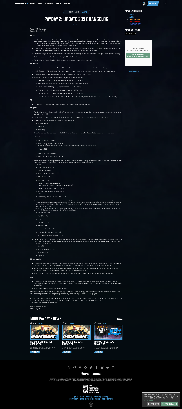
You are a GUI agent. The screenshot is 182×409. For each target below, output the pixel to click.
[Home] (76, 397)
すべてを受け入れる (169, 404)
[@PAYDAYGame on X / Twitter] (69, 367)
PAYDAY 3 (131, 14)
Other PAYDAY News (135, 24)
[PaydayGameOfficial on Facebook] (96, 367)
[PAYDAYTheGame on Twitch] (74, 367)
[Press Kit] (89, 397)
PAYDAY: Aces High (134, 19)
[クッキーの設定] (149, 400)
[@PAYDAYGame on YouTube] (80, 367)
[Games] (82, 397)
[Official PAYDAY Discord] (113, 367)
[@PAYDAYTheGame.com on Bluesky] (102, 367)
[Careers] (105, 397)
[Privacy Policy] (73, 399)
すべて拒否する (154, 404)
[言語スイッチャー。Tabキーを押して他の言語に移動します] (163, 3)
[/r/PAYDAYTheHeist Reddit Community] (107, 367)
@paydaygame (134, 71)
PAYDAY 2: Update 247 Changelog (104, 343)
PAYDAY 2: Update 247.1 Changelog (72, 343)
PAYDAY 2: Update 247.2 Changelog (41, 343)
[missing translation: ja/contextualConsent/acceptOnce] (138, 55)
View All (119, 318)
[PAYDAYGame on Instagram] (85, 367)
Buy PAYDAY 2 (153, 3)
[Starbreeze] (97, 397)
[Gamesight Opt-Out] (107, 399)
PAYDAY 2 (84, 12)
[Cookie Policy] (84, 399)
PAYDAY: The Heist (134, 21)
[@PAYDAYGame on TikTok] (91, 367)
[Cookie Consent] (95, 399)
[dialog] (161, 400)
